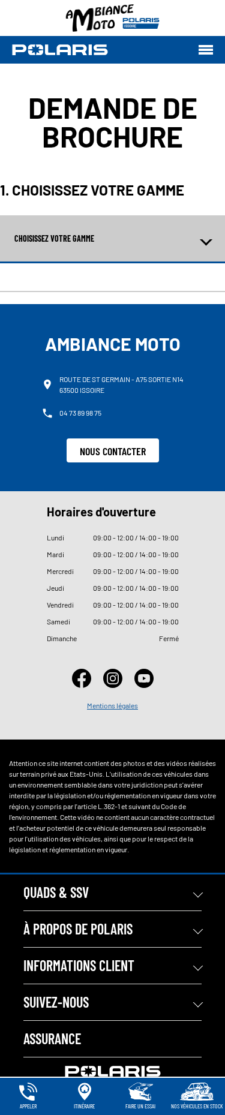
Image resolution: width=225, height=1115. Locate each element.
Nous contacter (113, 451)
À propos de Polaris (78, 928)
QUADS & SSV (56, 892)
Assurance (52, 1038)
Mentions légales (112, 705)
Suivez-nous (56, 1002)
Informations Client (78, 965)
